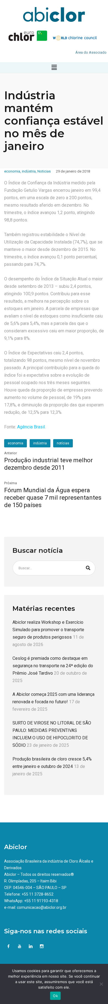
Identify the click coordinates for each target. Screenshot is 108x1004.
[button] (54, 67)
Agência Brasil (31, 426)
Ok (55, 996)
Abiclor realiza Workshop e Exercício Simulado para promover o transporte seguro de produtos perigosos (48, 630)
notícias (63, 443)
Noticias (44, 171)
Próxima (10, 483)
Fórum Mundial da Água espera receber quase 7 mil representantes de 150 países (52, 497)
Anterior (10, 453)
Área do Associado (91, 52)
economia (12, 171)
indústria (29, 171)
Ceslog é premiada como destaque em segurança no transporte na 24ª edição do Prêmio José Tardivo (52, 666)
